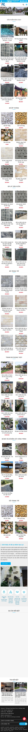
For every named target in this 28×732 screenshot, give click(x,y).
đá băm (12, 729)
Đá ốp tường (14, 108)
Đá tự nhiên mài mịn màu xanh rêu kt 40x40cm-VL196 (7, 99)
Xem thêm (5, 563)
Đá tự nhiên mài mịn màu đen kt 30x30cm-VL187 (7, 263)
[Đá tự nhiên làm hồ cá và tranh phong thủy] (7, 429)
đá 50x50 (16, 727)
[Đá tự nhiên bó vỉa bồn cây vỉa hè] (21, 473)
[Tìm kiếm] (23, 4)
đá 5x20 (5, 728)
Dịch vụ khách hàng (7, 720)
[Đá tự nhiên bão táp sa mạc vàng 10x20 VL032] (7, 346)
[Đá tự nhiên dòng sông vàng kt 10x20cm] (7, 326)
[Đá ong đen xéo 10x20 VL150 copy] (21, 158)
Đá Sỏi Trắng (7, 125)
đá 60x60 (21, 727)
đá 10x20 (10, 728)
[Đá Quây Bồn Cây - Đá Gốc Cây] (7, 454)
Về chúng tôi (5, 724)
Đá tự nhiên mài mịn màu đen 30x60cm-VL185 (21, 224)
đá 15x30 (15, 728)
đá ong (20, 729)
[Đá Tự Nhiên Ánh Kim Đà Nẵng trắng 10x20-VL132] (7, 287)
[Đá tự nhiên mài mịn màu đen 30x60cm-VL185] (21, 220)
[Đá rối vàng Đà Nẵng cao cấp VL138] (7, 473)
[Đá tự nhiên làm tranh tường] (7, 393)
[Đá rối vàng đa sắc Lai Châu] (21, 454)
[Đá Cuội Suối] (7, 140)
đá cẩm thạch (7, 729)
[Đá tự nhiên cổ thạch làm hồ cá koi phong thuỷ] (7, 373)
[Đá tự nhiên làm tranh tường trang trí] (21, 411)
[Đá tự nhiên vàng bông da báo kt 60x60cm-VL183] (21, 240)
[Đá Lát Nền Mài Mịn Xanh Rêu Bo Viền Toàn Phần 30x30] (7, 56)
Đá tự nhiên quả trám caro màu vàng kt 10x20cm (21, 350)
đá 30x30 (7, 727)
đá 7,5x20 (20, 728)
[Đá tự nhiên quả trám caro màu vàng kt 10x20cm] (21, 346)
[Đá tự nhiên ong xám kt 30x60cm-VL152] (7, 77)
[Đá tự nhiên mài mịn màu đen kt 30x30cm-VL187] (7, 260)
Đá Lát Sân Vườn (14, 186)
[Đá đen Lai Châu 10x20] (21, 429)
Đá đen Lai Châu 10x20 (21, 431)
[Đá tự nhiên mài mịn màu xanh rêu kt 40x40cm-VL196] (7, 96)
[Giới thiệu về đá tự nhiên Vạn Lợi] (14, 586)
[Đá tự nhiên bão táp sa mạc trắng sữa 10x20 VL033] (21, 326)
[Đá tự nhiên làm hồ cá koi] (21, 373)
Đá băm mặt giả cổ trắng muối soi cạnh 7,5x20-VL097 (7, 310)
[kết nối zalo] (26, 1)
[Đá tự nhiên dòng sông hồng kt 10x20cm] (21, 306)
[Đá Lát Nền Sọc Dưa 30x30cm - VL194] (7, 37)
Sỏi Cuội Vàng (21, 125)
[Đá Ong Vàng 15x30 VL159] (20, 96)
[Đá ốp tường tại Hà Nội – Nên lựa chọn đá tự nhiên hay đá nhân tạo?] (7, 691)
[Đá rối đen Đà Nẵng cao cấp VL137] (7, 491)
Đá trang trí (14, 271)
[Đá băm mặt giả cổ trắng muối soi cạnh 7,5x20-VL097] (7, 306)
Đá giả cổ (11, 730)
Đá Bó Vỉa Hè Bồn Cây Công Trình (14, 439)
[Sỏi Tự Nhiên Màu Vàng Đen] (21, 533)
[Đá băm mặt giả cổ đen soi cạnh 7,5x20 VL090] (21, 287)
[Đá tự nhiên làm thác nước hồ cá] (21, 393)
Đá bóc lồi (6, 730)
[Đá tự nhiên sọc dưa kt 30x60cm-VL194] (20, 77)
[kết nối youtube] (25, 1)
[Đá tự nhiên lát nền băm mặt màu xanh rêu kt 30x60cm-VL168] (20, 56)
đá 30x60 (2, 727)
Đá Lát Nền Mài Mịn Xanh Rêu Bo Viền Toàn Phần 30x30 (7, 59)
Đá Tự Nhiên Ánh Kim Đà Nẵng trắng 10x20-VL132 (7, 290)
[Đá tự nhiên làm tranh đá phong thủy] (7, 411)
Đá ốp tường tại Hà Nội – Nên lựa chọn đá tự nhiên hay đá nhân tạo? (7, 694)
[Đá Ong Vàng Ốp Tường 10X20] (20, 37)
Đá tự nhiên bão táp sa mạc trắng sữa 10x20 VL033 (21, 330)
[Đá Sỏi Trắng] (7, 123)
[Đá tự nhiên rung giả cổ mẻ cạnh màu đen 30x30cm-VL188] (7, 240)
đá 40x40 (12, 727)
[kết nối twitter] (23, 1)
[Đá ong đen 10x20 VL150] (7, 177)
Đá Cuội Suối (7, 142)
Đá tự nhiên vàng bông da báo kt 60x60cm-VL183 (21, 244)
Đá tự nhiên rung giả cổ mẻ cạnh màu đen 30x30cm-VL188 (7, 244)
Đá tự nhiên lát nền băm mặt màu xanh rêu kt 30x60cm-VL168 (21, 59)
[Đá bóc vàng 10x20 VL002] (7, 158)
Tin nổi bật (14, 680)
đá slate (16, 729)
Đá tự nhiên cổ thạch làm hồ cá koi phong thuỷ (7, 376)
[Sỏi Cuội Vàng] (21, 123)
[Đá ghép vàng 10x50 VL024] (21, 177)
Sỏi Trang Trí (14, 500)
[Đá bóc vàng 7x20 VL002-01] (21, 140)
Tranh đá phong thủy (14, 357)
